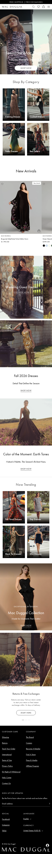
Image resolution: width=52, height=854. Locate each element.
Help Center (6, 777)
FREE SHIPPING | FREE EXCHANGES (26, 2)
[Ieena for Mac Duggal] (26, 41)
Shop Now (26, 390)
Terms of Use (7, 760)
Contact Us (6, 783)
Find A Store (31, 754)
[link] (44, 245)
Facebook (6, 819)
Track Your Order (8, 748)
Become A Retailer (33, 748)
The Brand (30, 737)
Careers (29, 743)
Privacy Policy (7, 766)
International (7, 754)
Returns (4, 743)
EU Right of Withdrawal (11, 771)
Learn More (26, 713)
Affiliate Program (32, 766)
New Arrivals (26, 171)
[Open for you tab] (47, 845)
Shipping (5, 737)
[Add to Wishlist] (2, 184)
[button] (43, 6)
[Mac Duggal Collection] (26, 596)
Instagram (6, 825)
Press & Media (31, 760)
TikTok (4, 830)
